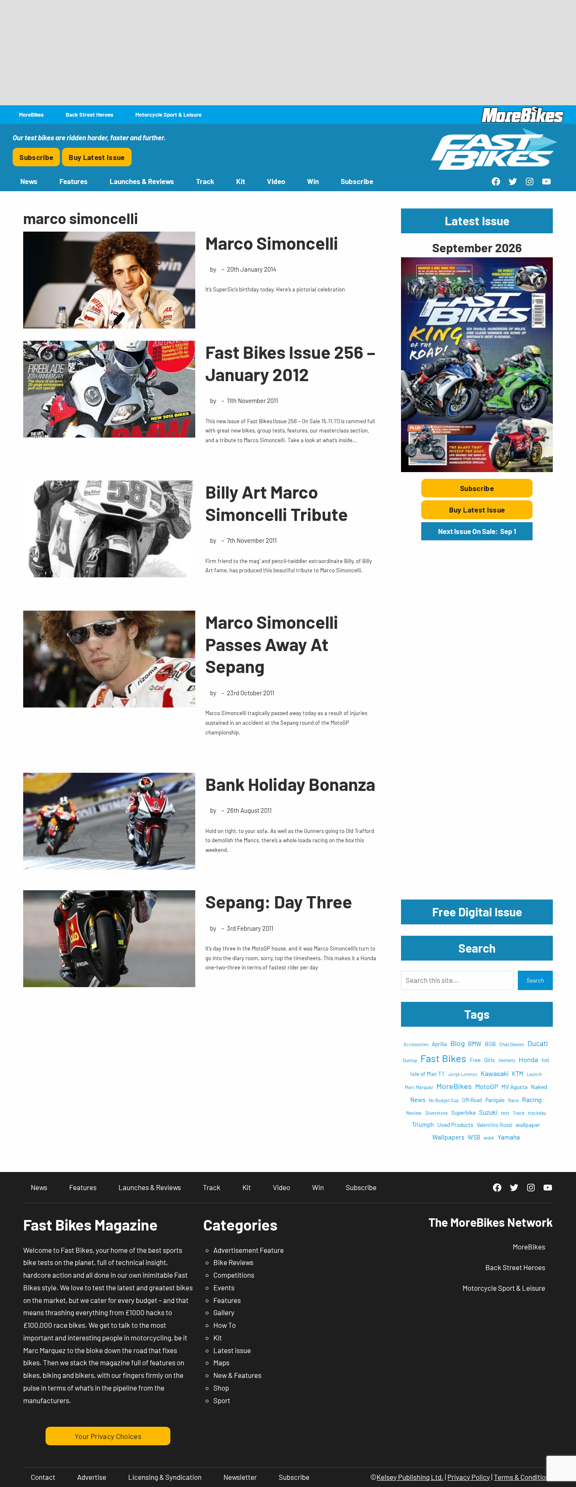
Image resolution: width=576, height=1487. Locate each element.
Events (223, 1287)
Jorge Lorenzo (462, 1074)
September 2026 (477, 247)
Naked (539, 1086)
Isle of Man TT (427, 1073)
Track (519, 1113)
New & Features (237, 1375)
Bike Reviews (233, 1262)
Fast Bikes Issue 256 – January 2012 (290, 362)
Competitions (233, 1275)
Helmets (506, 1060)
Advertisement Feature (248, 1250)
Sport (221, 1400)
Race (513, 1100)
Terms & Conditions (523, 1477)
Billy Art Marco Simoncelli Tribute (276, 502)
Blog (457, 1043)
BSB (490, 1043)
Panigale (495, 1100)
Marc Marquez (419, 1087)
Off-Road (472, 1100)
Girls (489, 1059)
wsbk (489, 1137)
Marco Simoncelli (271, 242)
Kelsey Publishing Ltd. (410, 1477)
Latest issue (232, 1350)
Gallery (223, 1312)
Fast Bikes (443, 1058)
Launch (534, 1074)
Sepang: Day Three (278, 901)
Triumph (423, 1124)
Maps (221, 1362)
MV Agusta (514, 1086)
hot (545, 1060)
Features (227, 1300)
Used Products (455, 1124)
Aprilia (439, 1044)
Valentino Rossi (494, 1124)
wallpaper (528, 1124)
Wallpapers (448, 1137)
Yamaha (509, 1137)
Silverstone (436, 1113)
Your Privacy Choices (108, 1436)
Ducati (538, 1043)
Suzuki (488, 1112)
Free (475, 1060)
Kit (217, 1337)
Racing (531, 1099)
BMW (475, 1043)
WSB (474, 1137)
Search (535, 980)
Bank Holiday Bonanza (290, 783)
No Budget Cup (444, 1100)
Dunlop (410, 1060)
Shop (221, 1387)
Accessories (416, 1044)
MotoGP (486, 1086)
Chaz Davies (511, 1044)
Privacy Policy (468, 1477)
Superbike (463, 1112)
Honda (528, 1059)
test (505, 1113)
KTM (517, 1073)
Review (414, 1113)
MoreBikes (454, 1086)
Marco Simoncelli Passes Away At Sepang (271, 643)
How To (224, 1325)
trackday (537, 1113)
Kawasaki (495, 1073)
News (417, 1099)
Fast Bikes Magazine (90, 1224)
